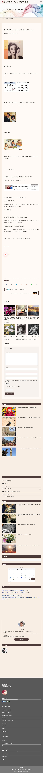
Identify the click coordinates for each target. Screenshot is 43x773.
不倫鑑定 (4, 728)
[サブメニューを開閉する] (40, 486)
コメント (7, 352)
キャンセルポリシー (28, 769)
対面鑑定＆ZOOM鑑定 (6, 712)
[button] (6, 284)
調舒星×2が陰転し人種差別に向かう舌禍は (10, 595)
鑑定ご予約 (4, 756)
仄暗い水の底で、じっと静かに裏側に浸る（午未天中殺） (13, 590)
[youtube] (22, 767)
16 (10, 577)
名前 (6, 367)
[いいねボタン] (5, 254)
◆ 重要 (5, 483)
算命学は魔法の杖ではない (7, 743)
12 (21, 575)
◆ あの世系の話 (7, 480)
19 (21, 577)
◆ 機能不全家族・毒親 (8, 494)
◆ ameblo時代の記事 (8, 496)
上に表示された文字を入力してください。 (12, 386)
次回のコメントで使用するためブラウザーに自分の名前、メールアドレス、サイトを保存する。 (22, 381)
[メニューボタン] (41, 2)
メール (7, 371)
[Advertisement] (21, 268)
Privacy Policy (21, 769)
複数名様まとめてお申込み (7, 720)
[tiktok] (21, 767)
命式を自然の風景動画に (7, 715)
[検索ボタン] (35, 2)
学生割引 (4, 726)
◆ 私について (7, 488)
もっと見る (21, 639)
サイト (6, 376)
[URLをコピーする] (36, 284)
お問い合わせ (5, 753)
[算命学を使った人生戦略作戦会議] (15, 2)
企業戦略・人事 (5, 731)
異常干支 (6, 280)
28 (29, 579)
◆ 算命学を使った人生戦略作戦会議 (11, 491)
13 (25, 575)
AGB (12, 769)
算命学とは (4, 740)
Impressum (16, 769)
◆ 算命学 (6, 486)
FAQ (3, 759)
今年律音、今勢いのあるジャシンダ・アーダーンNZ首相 (25, 186)
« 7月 (9, 583)
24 (13, 579)
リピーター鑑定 (5, 723)
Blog (3, 745)
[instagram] (20, 767)
